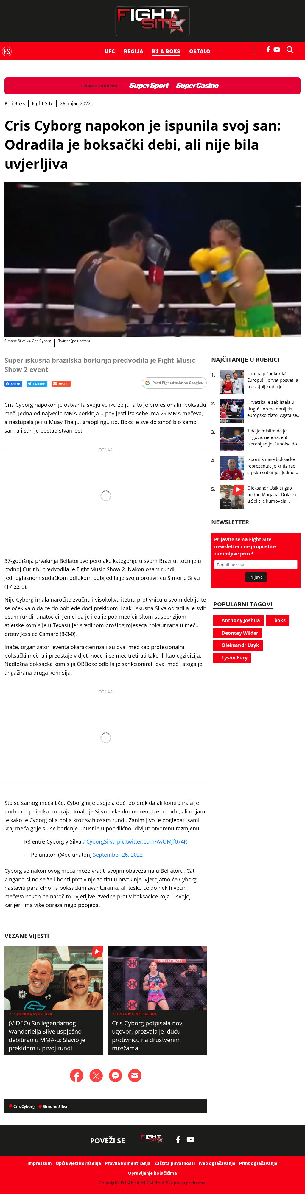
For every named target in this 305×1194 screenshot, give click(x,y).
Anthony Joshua (240, 620)
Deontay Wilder (239, 633)
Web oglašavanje (217, 1163)
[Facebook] (268, 49)
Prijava (256, 577)
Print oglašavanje (258, 1163)
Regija (133, 51)
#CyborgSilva (99, 841)
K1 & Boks (166, 51)
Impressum (39, 1163)
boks (279, 620)
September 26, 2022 (118, 854)
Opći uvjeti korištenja (78, 1163)
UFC (110, 51)
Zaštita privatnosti (174, 1163)
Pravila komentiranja (127, 1163)
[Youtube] (278, 49)
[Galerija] (152, 259)
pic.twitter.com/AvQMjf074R (152, 841)
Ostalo (199, 51)
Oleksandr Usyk (239, 645)
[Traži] (288, 49)
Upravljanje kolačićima (152, 1173)
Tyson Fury (234, 657)
